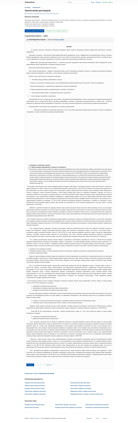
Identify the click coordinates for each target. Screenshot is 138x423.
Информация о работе (39, 373)
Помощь (98, 2)
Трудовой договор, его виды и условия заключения (86, 394)
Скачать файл (59, 39)
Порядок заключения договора (34, 383)
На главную (28, 7)
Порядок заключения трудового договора (68, 407)
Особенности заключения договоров (97, 407)
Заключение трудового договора (35, 391)
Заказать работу (107, 2)
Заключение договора (32, 407)
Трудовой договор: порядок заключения (83, 391)
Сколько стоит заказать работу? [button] (56, 31)
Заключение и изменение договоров (96, 404)
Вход (92, 2)
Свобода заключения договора (80, 383)
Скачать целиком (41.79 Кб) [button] (34, 31)
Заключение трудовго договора (80, 385)
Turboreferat (36, 418)
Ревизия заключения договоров (35, 385)
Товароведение (36, 7)
